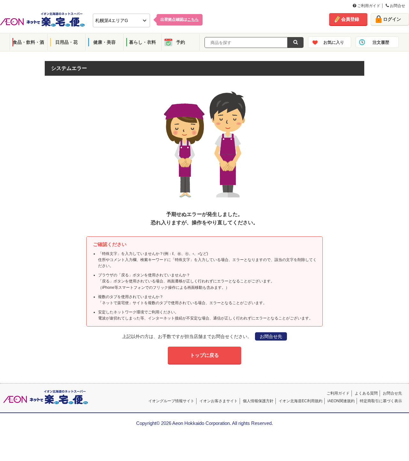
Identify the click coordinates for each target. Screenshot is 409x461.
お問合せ (397, 6)
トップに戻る (204, 355)
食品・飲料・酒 (28, 42)
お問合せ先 (271, 336)
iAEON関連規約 (341, 401)
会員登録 (350, 19)
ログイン (392, 19)
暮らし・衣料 (142, 42)
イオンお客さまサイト (218, 401)
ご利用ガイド (368, 6)
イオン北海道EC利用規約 (300, 401)
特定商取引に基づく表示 (381, 401)
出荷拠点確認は (179, 19)
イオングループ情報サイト (171, 401)
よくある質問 (366, 393)
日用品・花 (66, 42)
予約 (180, 42)
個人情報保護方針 (258, 401)
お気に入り (333, 42)
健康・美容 (104, 42)
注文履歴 (381, 42)
